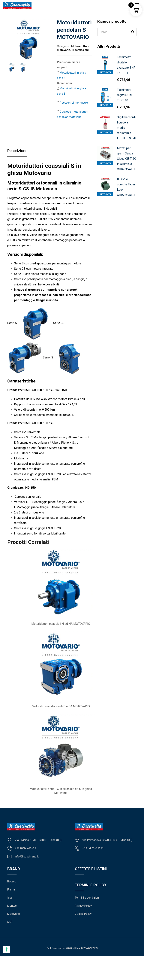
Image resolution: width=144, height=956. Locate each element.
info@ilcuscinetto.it (27, 856)
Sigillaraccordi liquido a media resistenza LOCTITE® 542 (127, 127)
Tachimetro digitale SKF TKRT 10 (125, 95)
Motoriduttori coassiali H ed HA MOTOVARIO (60, 624)
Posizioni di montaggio (73, 102)
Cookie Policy (83, 913)
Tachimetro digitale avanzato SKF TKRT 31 (126, 65)
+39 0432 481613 (25, 848)
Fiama (11, 889)
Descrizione (17, 150)
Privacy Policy (83, 905)
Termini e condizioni (87, 897)
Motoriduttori (80, 46)
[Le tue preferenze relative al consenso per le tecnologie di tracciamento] (6, 949)
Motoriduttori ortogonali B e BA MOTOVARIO (61, 706)
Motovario (63, 50)
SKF (9, 922)
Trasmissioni (80, 50)
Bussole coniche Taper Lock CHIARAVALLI (126, 187)
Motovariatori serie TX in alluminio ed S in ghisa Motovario (61, 791)
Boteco (11, 881)
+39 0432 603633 (93, 848)
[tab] (17, 151)
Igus (10, 897)
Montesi (12, 905)
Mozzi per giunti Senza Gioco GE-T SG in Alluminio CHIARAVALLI (126, 158)
